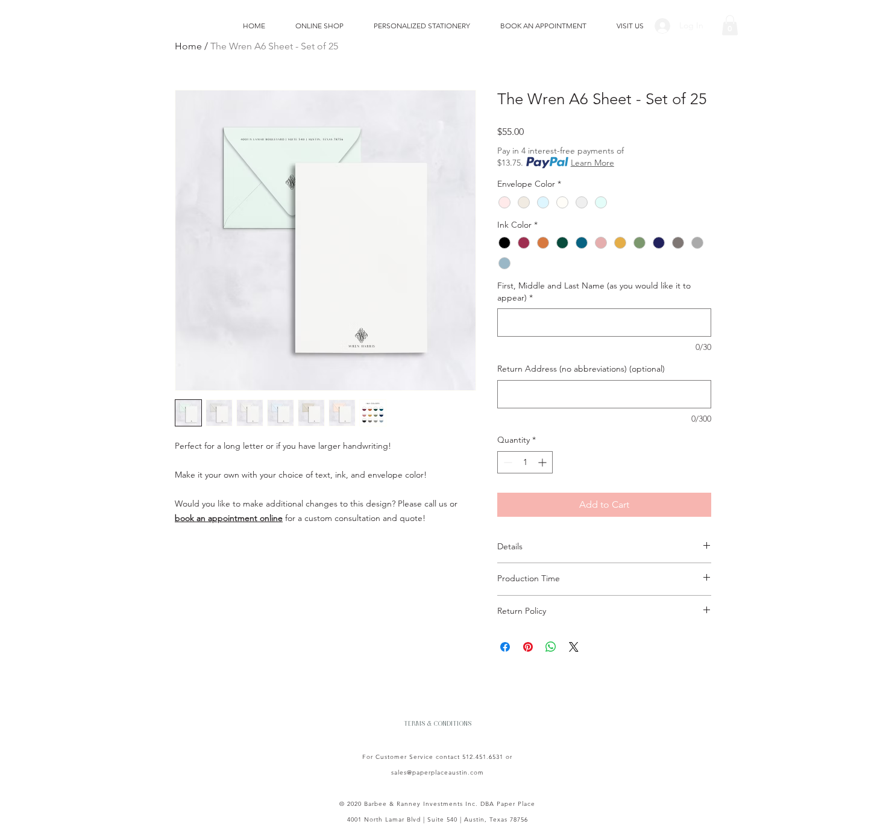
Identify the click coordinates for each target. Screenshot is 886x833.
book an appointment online (229, 518)
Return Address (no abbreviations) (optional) (581, 368)
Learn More (592, 162)
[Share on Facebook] (505, 647)
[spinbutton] (525, 462)
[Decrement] (506, 462)
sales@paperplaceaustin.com (437, 772)
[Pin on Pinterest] (528, 647)
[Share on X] (574, 647)
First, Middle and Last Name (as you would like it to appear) (594, 291)
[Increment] (543, 462)
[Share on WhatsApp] (551, 647)
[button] (729, 25)
